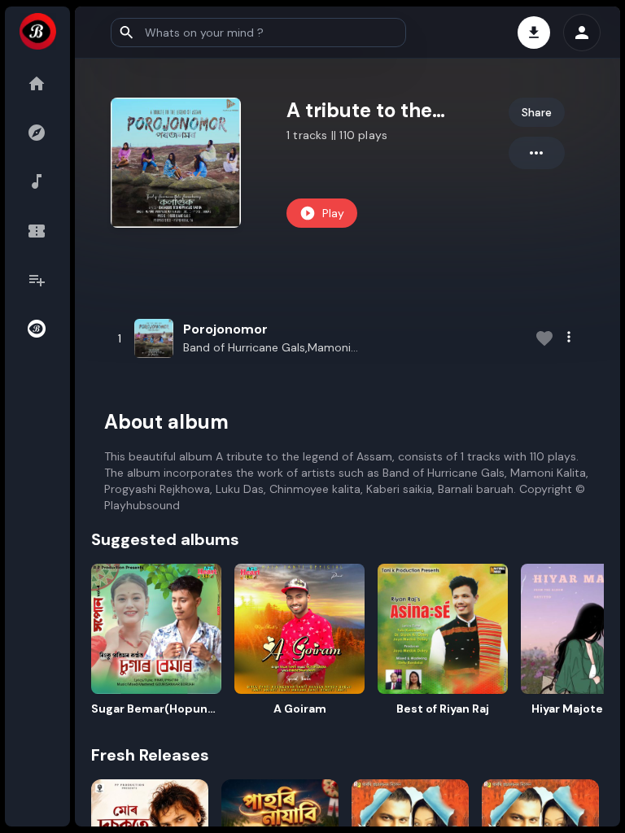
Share (537, 112)
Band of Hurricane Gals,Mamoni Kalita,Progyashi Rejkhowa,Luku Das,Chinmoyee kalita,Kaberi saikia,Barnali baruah (267, 348)
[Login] (582, 32)
